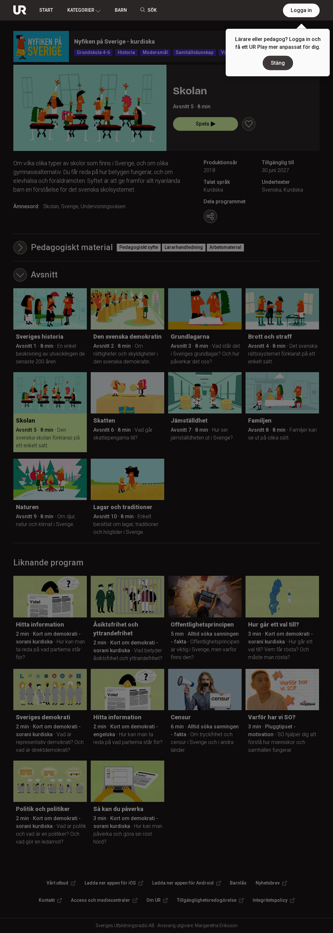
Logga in (301, 10)
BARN (121, 10)
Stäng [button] (278, 63)
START (46, 10)
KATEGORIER (80, 10)
